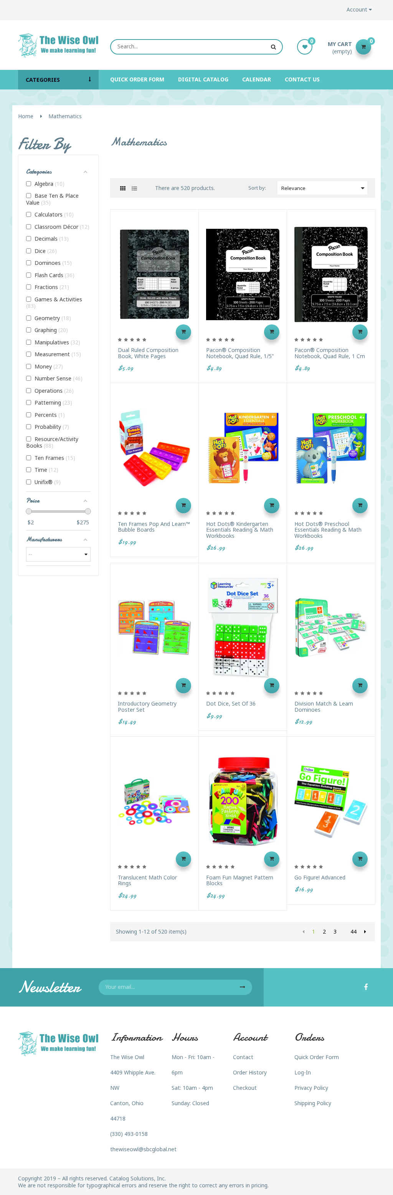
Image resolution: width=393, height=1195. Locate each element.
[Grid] (122, 188)
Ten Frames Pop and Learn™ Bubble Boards (154, 527)
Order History (250, 1072)
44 (353, 931)
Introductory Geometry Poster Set (147, 706)
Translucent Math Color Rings (147, 880)
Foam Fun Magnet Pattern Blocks (239, 880)
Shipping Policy (312, 1103)
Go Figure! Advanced (319, 877)
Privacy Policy (311, 1087)
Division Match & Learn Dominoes (323, 706)
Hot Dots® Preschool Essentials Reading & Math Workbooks (328, 530)
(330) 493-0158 (129, 1133)
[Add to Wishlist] (198, 313)
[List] (134, 188)
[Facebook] (366, 987)
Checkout (245, 1087)
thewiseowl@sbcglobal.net (143, 1149)
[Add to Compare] (198, 293)
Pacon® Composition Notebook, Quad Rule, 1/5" (240, 353)
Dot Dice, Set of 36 (231, 703)
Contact (243, 1057)
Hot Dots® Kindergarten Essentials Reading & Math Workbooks (239, 530)
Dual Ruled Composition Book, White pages (148, 353)
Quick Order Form (316, 1057)
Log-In (302, 1072)
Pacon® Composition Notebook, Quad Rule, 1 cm (329, 353)
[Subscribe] (242, 987)
